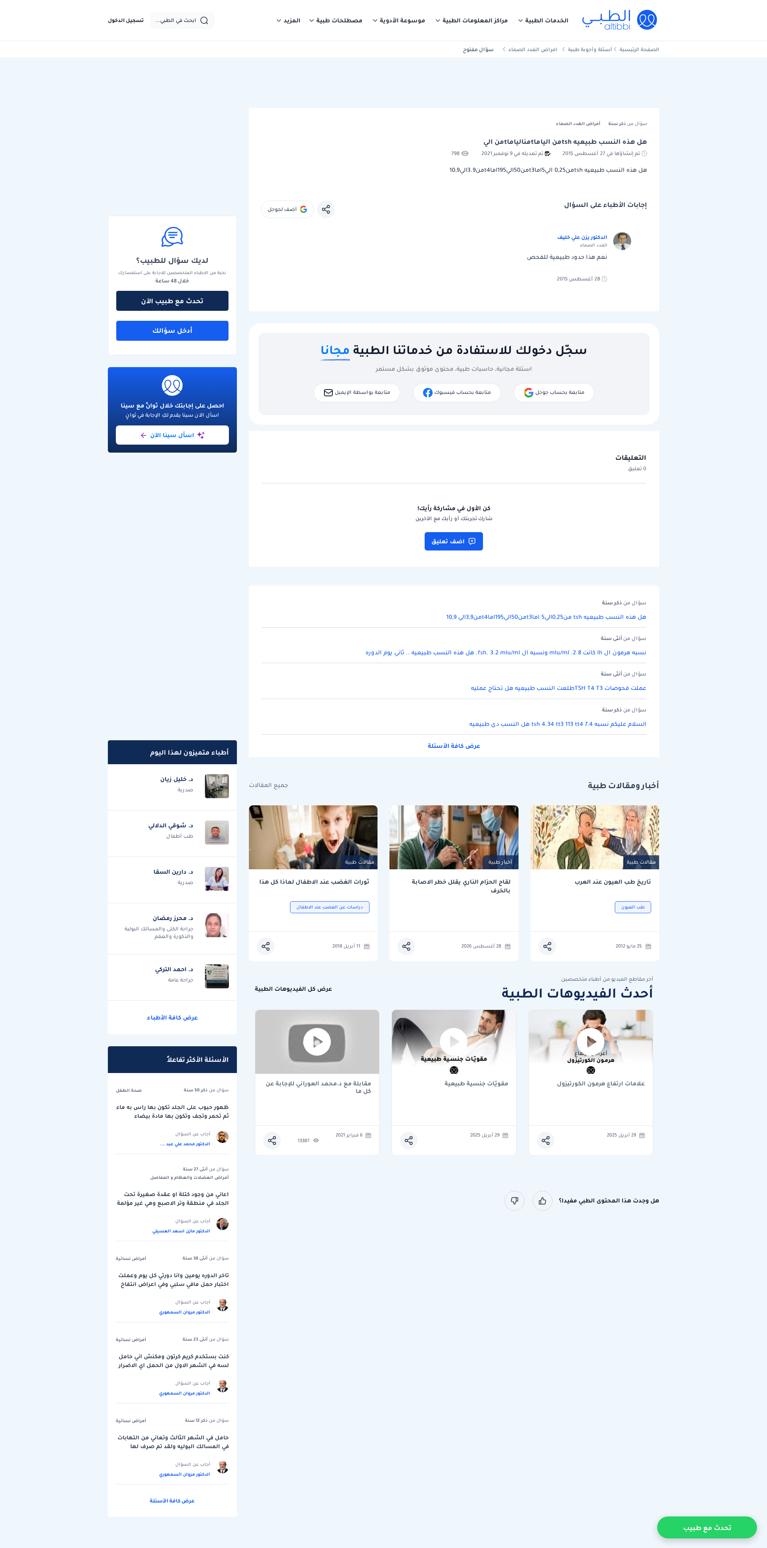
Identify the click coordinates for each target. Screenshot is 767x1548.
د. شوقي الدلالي (170, 825)
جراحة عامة (180, 980)
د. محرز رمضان (173, 918)
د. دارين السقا (173, 871)
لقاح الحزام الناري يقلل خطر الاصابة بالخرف (461, 886)
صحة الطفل (129, 1090)
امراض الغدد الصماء (533, 49)
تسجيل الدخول (126, 20)
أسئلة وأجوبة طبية (590, 49)
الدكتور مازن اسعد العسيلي (181, 1230)
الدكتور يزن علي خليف (582, 237)
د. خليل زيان (176, 779)
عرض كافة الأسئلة (454, 746)
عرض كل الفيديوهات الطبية (293, 989)
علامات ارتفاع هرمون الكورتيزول (601, 1084)
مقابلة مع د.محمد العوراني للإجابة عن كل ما (318, 1087)
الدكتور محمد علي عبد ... (185, 1143)
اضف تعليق (448, 541)
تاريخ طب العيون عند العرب (612, 881)
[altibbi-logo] (620, 20)
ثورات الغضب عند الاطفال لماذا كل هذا (314, 881)
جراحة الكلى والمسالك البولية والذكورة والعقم (159, 932)
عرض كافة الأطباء (172, 1017)
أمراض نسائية (131, 1258)
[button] (543, 20)
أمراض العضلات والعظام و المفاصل (189, 1177)
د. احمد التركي (174, 969)
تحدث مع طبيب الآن (172, 301)
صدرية (185, 789)
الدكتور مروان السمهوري (184, 1312)
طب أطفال (179, 836)
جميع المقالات (268, 785)
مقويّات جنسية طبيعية (476, 1084)
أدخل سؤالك (172, 330)
